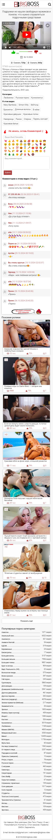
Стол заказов (33, 825)
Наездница (9, 119)
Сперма (27, 119)
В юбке (36, 109)
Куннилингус (37, 98)
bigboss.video (31, 837)
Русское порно (22, 98)
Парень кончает (40, 119)
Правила (44, 825)
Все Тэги (32, 822)
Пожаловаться (10, 825)
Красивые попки (30, 114)
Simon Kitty (24, 105)
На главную (9, 822)
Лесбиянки (8, 98)
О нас (46, 822)
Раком (19, 119)
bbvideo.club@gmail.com (18, 832)
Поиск (39, 822)
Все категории (21, 822)
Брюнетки (8, 109)
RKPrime (34, 105)
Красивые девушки (12, 114)
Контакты (22, 825)
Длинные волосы (23, 109)
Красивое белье (11, 123)
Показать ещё (26, 621)
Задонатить (30, 827)
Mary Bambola (10, 105)
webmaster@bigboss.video (39, 832)
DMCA (21, 827)
